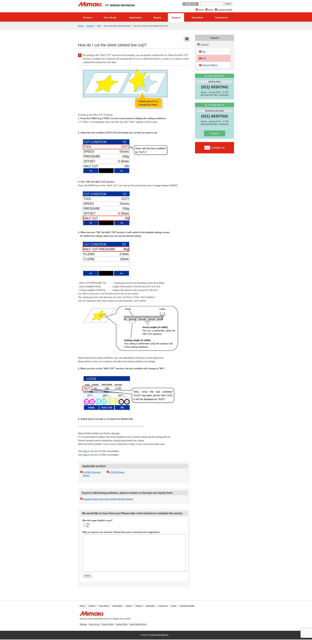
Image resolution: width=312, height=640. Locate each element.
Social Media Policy (138, 624)
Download (197, 17)
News (210, 10)
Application (135, 17)
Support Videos (209, 65)
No (87, 526)
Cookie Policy (121, 624)
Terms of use (94, 624)
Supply (157, 17)
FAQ (99, 26)
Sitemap (83, 624)
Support (176, 17)
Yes (88, 523)
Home (201, 10)
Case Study (110, 17)
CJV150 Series (116, 472)
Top (203, 51)
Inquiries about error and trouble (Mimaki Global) (108, 499)
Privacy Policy (107, 624)
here (85, 451)
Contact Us (221, 17)
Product (87, 17)
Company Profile (225, 10)
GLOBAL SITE (190, 4)
